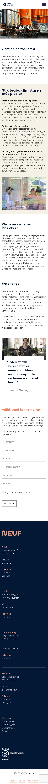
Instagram (6, 702)
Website (5, 559)
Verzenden (9, 503)
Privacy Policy (23, 492)
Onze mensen (8, 727)
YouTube (6, 576)
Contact (5, 731)
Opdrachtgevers (9, 724)
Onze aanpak (8, 721)
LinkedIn (6, 572)
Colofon (22, 781)
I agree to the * (17, 492)
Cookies (13, 781)
